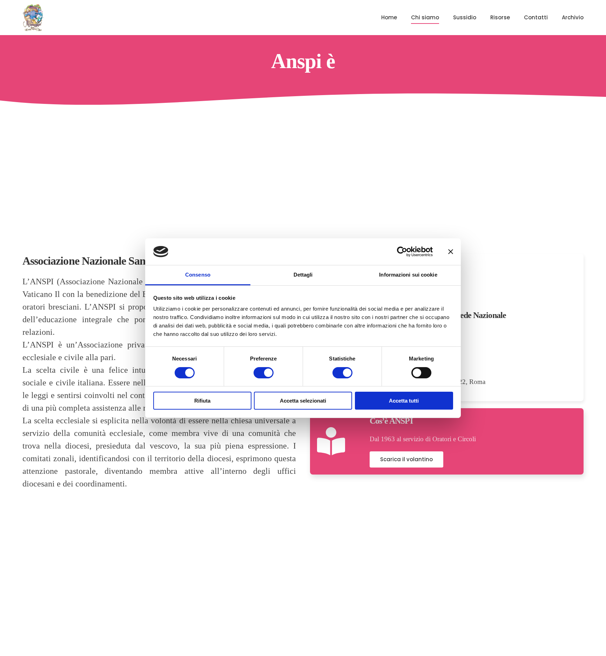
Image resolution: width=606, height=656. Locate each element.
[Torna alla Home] (32, 18)
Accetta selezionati (303, 401)
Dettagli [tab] (303, 275)
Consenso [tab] (197, 275)
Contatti (536, 17)
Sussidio (464, 17)
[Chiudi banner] (450, 251)
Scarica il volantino (406, 459)
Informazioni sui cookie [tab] (408, 275)
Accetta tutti (404, 401)
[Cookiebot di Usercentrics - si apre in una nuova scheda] (402, 251)
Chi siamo (425, 17)
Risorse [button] (500, 17)
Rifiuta (202, 401)
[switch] (264, 372)
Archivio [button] (573, 17)
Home (389, 17)
